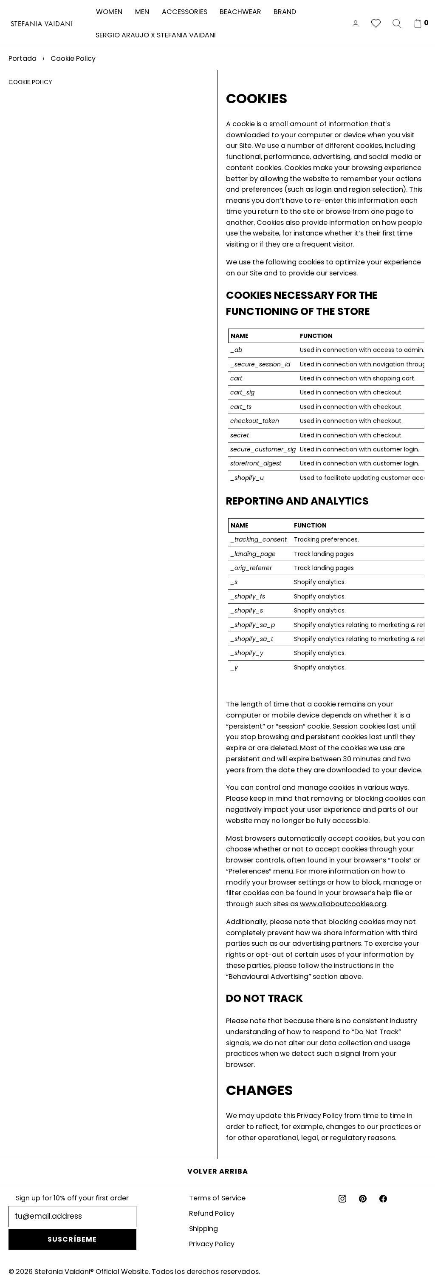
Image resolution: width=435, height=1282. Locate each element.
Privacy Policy (211, 1244)
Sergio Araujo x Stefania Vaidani (156, 35)
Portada (22, 58)
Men (142, 12)
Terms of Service (217, 1198)
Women (109, 12)
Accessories (184, 12)
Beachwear (240, 12)
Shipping (203, 1229)
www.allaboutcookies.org (343, 904)
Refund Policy (211, 1213)
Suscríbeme (72, 1239)
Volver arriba (217, 1171)
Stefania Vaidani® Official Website (91, 1271)
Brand (285, 12)
